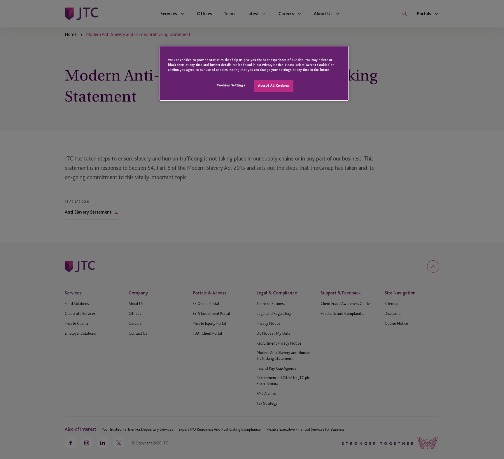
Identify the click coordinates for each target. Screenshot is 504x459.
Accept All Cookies (273, 85)
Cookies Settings (231, 85)
